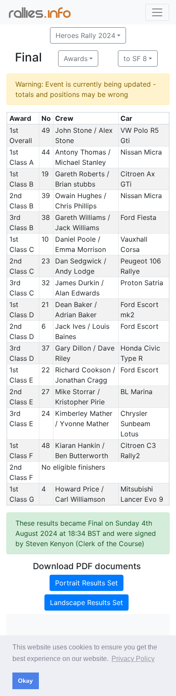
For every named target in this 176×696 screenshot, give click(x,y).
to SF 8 (135, 58)
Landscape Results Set (86, 602)
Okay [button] (25, 680)
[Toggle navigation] (157, 12)
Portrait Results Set (86, 583)
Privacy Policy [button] (133, 658)
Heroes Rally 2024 (85, 35)
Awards (76, 58)
